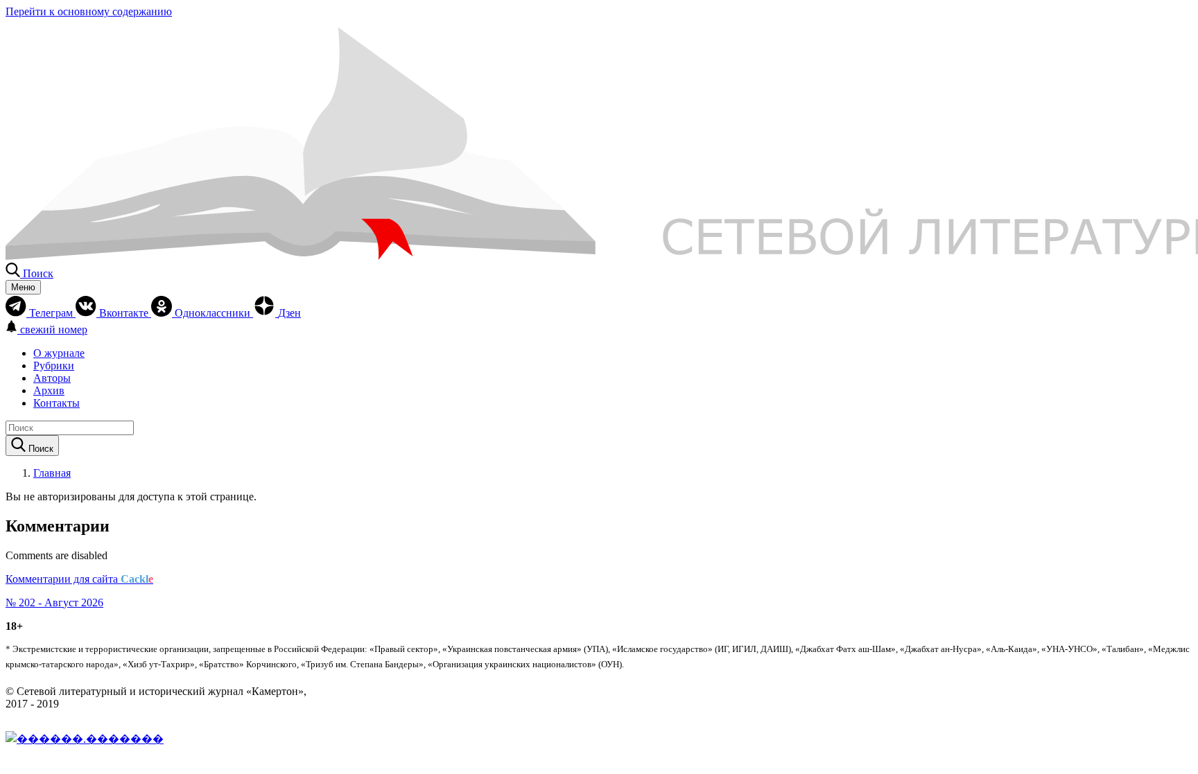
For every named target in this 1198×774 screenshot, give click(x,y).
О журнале (59, 353)
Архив (48, 390)
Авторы (52, 378)
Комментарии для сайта (79, 579)
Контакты (56, 403)
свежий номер (53, 329)
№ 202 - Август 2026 (54, 602)
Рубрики (53, 365)
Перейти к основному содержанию (89, 11)
